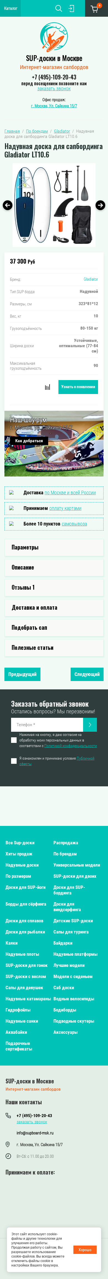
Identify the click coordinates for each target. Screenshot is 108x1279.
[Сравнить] (47, 387)
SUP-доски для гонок (27, 965)
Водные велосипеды (73, 998)
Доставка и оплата (34, 607)
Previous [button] (7, 205)
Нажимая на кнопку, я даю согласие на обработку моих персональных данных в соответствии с (58, 740)
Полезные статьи (32, 647)
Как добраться (29, 440)
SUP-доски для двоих (74, 876)
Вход (71, 8)
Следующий (87, 674)
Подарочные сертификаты (19, 1046)
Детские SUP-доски (73, 920)
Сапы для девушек (24, 987)
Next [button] (100, 205)
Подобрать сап (29, 627)
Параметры (25, 547)
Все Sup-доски (20, 842)
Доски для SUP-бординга (69, 890)
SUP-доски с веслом (26, 976)
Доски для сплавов (24, 920)
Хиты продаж (19, 854)
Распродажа (65, 842)
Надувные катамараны (28, 998)
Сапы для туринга (71, 932)
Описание (23, 567)
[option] (54, 205)
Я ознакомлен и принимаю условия (56, 761)
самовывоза (74, 524)
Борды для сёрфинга (26, 904)
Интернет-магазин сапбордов (54, 67)
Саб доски (63, 987)
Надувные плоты (22, 954)
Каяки (11, 943)
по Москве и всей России (70, 492)
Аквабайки (16, 1032)
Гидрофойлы (18, 1010)
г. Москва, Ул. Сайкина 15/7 (54, 105)
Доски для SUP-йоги (25, 887)
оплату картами (65, 508)
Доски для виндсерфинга (67, 906)
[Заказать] (90, 725)
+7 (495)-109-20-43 (54, 77)
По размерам (18, 876)
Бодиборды (64, 1010)
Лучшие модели (68, 965)
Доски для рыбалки (25, 932)
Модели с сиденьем (72, 976)
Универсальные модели (76, 865)
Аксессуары (65, 1032)
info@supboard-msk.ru (35, 1132)
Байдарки (62, 943)
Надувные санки (22, 1021)
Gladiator (91, 279)
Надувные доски (22, 865)
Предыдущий (22, 674)
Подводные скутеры (73, 1021)
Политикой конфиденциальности (70, 745)
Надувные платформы (75, 954)
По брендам (65, 854)
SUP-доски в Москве (54, 58)
